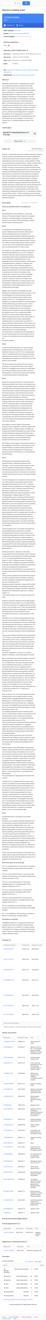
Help (14, 1318)
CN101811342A (8, 949)
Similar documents (20, 70)
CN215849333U (8, 1209)
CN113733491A (8, 1147)
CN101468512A (8, 1143)
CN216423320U (8, 1130)
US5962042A (8, 1105)
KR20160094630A (9, 1179)
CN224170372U (8, 1172)
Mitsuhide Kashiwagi (15, 33)
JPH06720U (7, 1212)
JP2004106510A (8, 1125)
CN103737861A (8, 969)
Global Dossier (24, 75)
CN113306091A (8, 995)
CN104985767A (8, 980)
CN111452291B (8, 1005)
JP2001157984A (8, 1232)
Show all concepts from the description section (18, 1299)
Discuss (32, 75)
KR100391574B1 (9, 1191)
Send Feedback (14, 1317)
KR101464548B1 (9, 1057)
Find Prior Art (10, 25)
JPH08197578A (8, 1073)
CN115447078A (8, 1014)
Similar (21, 25)
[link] (6, 1270)
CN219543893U (8, 1154)
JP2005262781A (8, 1096)
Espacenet (16, 75)
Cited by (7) (10, 70)
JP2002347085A (8, 1083)
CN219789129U (8, 1109)
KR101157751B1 (9, 959)
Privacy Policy (6, 1318)
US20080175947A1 (9, 1041)
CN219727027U (8, 1166)
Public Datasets (26, 1317)
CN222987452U (8, 1161)
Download (29, 1261)
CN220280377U (8, 1119)
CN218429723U (8, 1200)
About (4, 1317)
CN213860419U (8, 1089)
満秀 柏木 (26, 33)
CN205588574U (8, 1047)
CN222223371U (8, 1063)
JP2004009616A (8, 1137)
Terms (36, 1317)
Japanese (18, 30)
